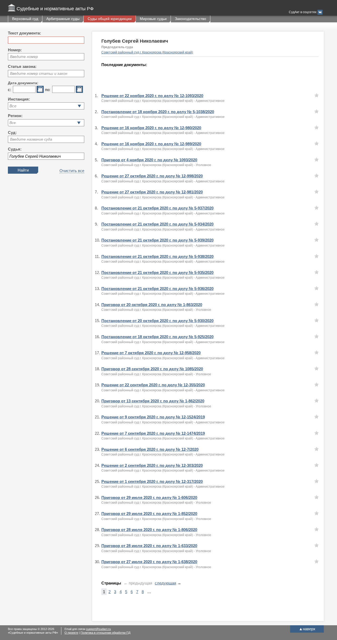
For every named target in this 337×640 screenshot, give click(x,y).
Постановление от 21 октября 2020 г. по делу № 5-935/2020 (157, 272)
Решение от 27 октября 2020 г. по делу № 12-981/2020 (152, 192)
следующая (165, 583)
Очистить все (72, 170)
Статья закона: (22, 66)
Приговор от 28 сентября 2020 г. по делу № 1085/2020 (152, 369)
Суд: (12, 132)
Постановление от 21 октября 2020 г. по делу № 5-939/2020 (157, 240)
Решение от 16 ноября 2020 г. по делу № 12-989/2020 (151, 144)
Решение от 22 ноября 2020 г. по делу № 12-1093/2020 (152, 95)
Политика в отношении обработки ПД (105, 632)
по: (47, 89)
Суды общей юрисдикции (110, 19)
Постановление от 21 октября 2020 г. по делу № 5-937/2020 (157, 208)
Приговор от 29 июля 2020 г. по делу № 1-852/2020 (149, 513)
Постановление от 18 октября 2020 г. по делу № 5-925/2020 (157, 336)
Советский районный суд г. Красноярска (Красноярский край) (147, 52)
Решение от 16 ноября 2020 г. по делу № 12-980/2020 (151, 128)
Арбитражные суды (63, 19)
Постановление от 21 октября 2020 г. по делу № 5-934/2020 (157, 224)
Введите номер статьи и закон (38, 73)
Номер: (15, 50)
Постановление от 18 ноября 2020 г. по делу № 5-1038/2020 (157, 111)
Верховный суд (25, 19)
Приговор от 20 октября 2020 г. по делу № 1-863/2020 (151, 304)
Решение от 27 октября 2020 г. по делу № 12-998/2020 (152, 176)
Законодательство (190, 19)
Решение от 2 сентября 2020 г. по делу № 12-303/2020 (152, 465)
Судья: (15, 149)
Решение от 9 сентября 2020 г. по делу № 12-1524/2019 (153, 417)
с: (9, 89)
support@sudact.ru (98, 629)
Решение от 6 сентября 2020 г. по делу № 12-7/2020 (150, 449)
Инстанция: (19, 99)
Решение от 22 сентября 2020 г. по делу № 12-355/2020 (153, 385)
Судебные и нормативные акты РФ (55, 8)
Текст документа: (24, 33)
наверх (307, 629)
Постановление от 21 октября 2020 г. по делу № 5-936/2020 (157, 288)
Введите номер (24, 56)
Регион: (15, 115)
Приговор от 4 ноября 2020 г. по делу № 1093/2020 (149, 160)
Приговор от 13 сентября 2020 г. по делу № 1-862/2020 (152, 401)
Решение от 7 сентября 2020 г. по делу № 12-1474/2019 (153, 433)
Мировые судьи (153, 19)
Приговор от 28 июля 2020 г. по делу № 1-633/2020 (149, 545)
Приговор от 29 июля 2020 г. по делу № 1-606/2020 (149, 497)
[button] (79, 122)
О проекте (71, 632)
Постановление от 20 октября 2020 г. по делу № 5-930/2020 (157, 320)
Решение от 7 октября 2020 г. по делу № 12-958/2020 (151, 353)
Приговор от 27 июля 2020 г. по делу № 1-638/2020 (149, 561)
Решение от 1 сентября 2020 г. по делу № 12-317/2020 (152, 481)
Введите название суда (31, 139)
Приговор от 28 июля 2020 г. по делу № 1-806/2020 (149, 529)
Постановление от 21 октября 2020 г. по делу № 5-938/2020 (157, 256)
